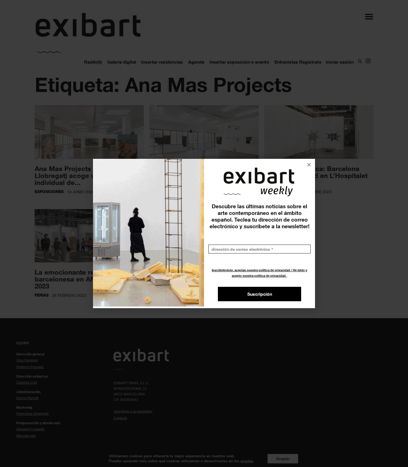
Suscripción (259, 294)
